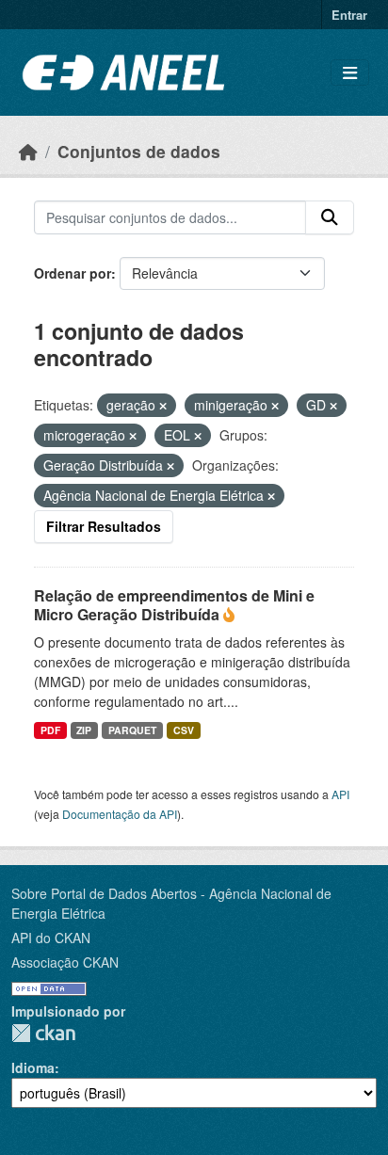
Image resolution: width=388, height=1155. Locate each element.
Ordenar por (72, 273)
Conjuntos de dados (138, 151)
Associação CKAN (65, 962)
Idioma (33, 1067)
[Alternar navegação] (350, 73)
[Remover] (163, 405)
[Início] (28, 151)
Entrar (349, 15)
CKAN (43, 1033)
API (340, 794)
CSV (183, 730)
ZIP (83, 730)
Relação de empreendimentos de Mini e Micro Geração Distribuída (174, 605)
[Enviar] (329, 217)
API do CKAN (50, 937)
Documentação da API (119, 814)
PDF (50, 730)
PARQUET (132, 730)
